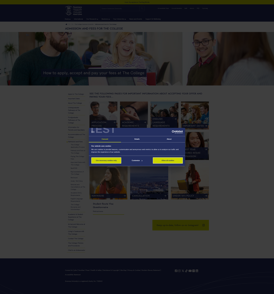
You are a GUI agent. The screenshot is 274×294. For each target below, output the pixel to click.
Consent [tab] (105, 139)
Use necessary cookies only (106, 160)
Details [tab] (137, 139)
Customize (136, 160)
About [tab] (169, 139)
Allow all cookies (168, 160)
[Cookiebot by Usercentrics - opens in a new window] (173, 132)
